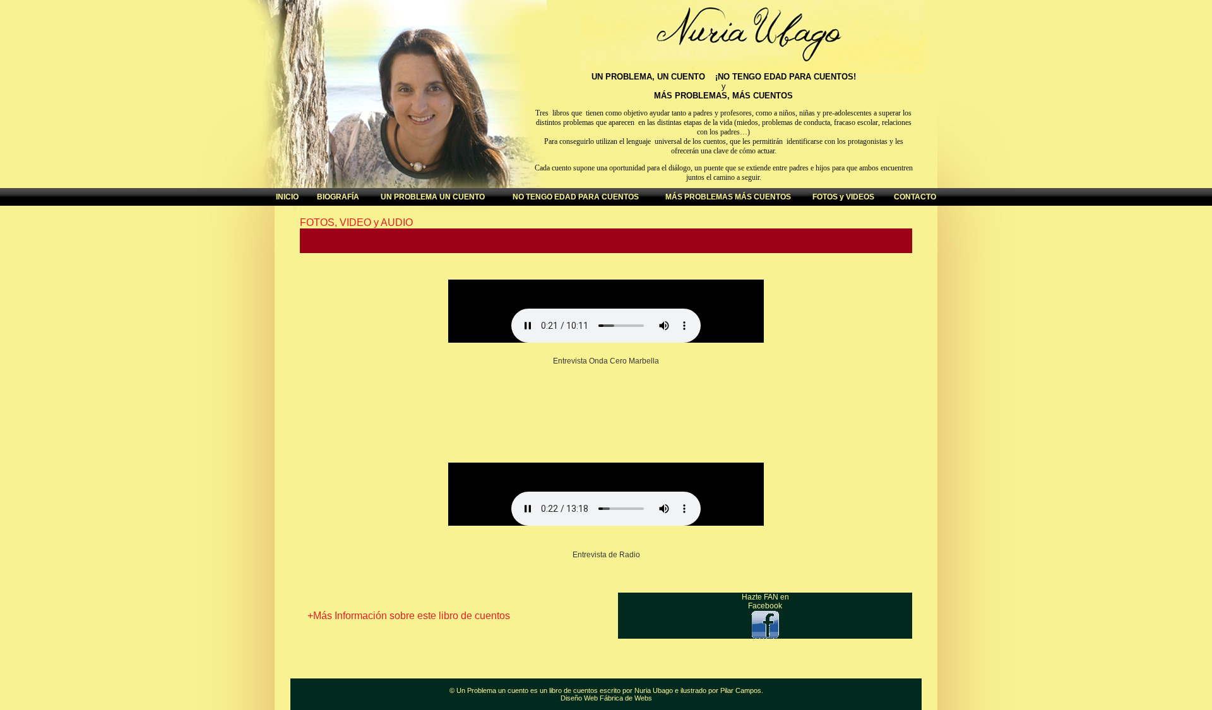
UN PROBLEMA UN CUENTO (433, 196)
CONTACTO (915, 196)
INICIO (287, 196)
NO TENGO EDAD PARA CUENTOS (576, 196)
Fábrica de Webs (626, 698)
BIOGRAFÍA (338, 196)
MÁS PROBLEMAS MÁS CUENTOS (728, 196)
